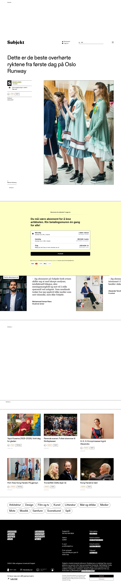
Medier (104, 505)
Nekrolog (18, 445)
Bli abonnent (39, 532)
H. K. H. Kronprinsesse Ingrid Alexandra (93, 442)
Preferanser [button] (101, 579)
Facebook (11, 534)
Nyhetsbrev (11, 532)
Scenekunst (54, 511)
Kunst (12, 445)
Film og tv (43, 505)
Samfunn (50, 445)
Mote (12, 94)
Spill (67, 511)
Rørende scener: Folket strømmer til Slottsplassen (59, 440)
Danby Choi (93, 533)
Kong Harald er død (88, 483)
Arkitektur (15, 505)
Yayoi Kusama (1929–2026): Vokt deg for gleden (24, 440)
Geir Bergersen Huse (96, 540)
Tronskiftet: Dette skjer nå (55, 483)
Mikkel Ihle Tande (95, 546)
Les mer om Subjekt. (88, 571)
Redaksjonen (16, 82)
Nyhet (17, 94)
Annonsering (40, 534)
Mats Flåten (93, 552)
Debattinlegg (40, 536)
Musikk (24, 511)
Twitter (10, 539)
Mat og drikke (88, 505)
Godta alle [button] (101, 576)
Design (29, 505)
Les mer (14, 579)
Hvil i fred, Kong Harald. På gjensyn (22, 483)
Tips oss (38, 539)
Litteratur (70, 505)
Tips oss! (14, 89)
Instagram (11, 536)
